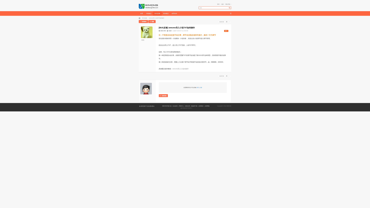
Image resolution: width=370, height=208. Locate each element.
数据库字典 (194, 106)
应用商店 (201, 106)
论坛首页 (175, 106)
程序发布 (174, 13)
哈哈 (142, 40)
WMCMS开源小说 (166, 106)
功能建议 (148, 13)
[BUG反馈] (163, 28)
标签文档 (187, 106)
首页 (141, 13)
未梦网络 (207, 106)
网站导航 (227, 4)
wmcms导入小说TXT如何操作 (156, 18)
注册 (222, 4)
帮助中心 (181, 106)
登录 (218, 4)
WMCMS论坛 (139, 18)
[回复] (152, 22)
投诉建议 (166, 13)
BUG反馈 (157, 13)
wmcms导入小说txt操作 (181, 69)
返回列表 (221, 22)
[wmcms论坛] (148, 8)
